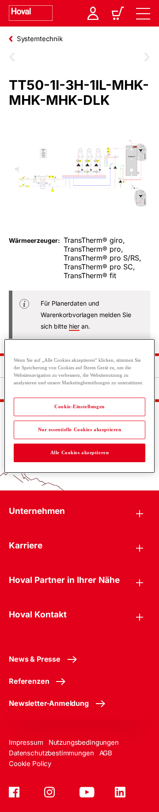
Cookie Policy (30, 763)
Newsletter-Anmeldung (49, 703)
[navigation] (143, 13)
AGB (106, 753)
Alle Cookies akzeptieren (79, 452)
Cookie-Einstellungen (79, 406)
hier (74, 326)
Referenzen (29, 681)
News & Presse (35, 659)
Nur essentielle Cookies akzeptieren (79, 429)
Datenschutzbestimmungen (51, 753)
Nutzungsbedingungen (84, 742)
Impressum (26, 742)
